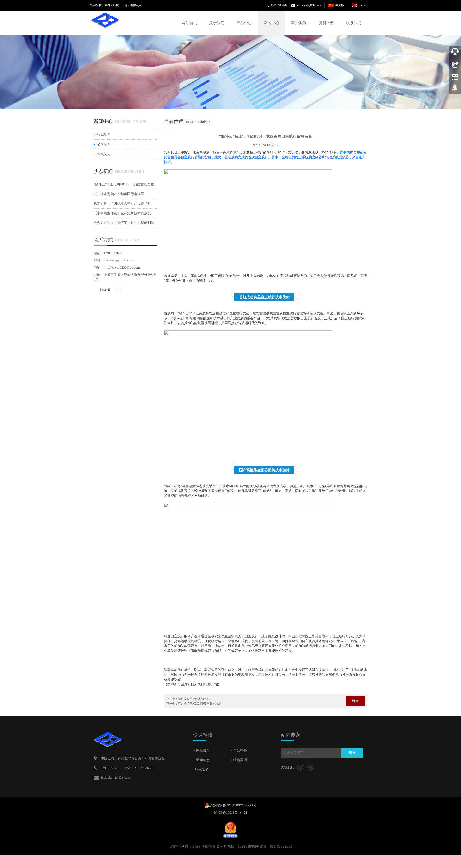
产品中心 (244, 23)
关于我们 (216, 23)
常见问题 (104, 154)
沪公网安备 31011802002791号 (233, 805)
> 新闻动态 (201, 760)
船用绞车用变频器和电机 (194, 699)
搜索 (352, 753)
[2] (230, 72)
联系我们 (353, 23)
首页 (189, 122)
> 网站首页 (201, 750)
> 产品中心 (238, 750)
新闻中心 (271, 23)
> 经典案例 (238, 760)
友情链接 (105, 289)
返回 (355, 701)
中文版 (339, 5)
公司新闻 (104, 144)
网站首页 (189, 23)
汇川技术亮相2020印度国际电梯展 (199, 703)
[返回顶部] (455, 90)
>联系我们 (201, 769)
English (363, 5)
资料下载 (326, 23)
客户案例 (299, 23)
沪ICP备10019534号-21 (230, 812)
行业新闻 (104, 134)
